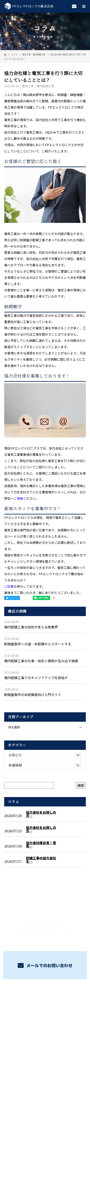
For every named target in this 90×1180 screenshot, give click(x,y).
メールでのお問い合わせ (48, 965)
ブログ (45, 1030)
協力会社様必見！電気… (41, 844)
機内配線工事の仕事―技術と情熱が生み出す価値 (41, 660)
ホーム (45, 991)
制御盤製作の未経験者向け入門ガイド (32, 694)
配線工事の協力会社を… (41, 859)
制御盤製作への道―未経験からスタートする (37, 643)
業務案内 (45, 1001)
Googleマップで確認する (45, 1084)
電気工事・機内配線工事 (33, 54)
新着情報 (44, 765)
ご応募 (9, 586)
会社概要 (45, 1040)
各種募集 (45, 1010)
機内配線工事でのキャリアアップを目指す (36, 677)
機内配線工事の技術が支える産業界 (31, 626)
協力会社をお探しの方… (41, 814)
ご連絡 (18, 498)
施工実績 (45, 1020)
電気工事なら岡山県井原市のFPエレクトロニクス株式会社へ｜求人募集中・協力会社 (45, 1134)
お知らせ (44, 754)
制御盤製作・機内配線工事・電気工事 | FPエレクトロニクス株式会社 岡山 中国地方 (44, 1058)
